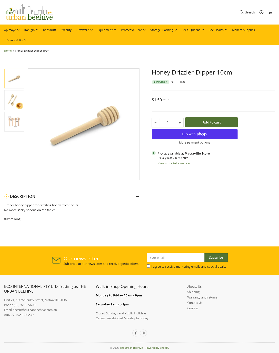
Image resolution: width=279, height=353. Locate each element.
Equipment (105, 30)
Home (8, 50)
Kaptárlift (49, 30)
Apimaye (10, 30)
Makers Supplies (243, 30)
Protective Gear (131, 30)
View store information (174, 163)
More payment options (194, 142)
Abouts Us (194, 286)
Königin (29, 30)
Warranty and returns (202, 297)
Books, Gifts (15, 40)
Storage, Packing (161, 30)
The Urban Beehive (131, 348)
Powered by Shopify (157, 348)
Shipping (193, 292)
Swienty (66, 30)
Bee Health (216, 30)
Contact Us (194, 303)
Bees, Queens (191, 30)
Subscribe (216, 257)
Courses (193, 308)
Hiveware (82, 30)
